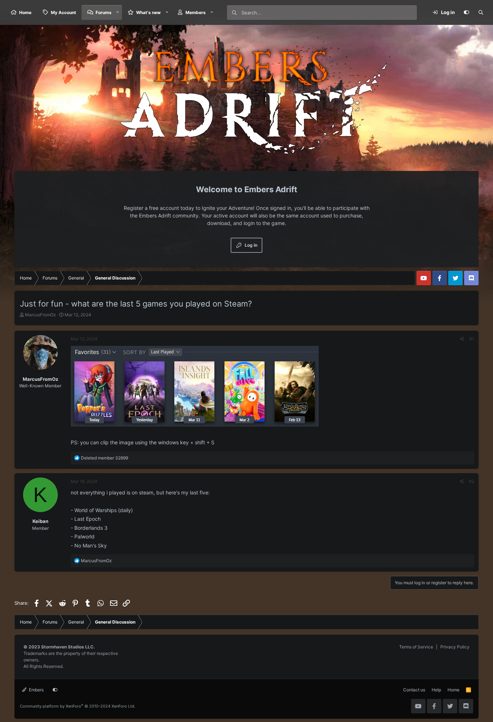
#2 (471, 481)
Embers (36, 689)
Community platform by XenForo (77, 706)
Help (436, 689)
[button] (117, 12)
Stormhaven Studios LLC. (68, 647)
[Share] (462, 339)
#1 (471, 339)
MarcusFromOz (40, 314)
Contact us (414, 689)
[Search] (481, 12)
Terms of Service (416, 647)
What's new (148, 12)
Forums (104, 12)
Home (25, 12)
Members (196, 12)
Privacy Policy (455, 647)
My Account (63, 12)
